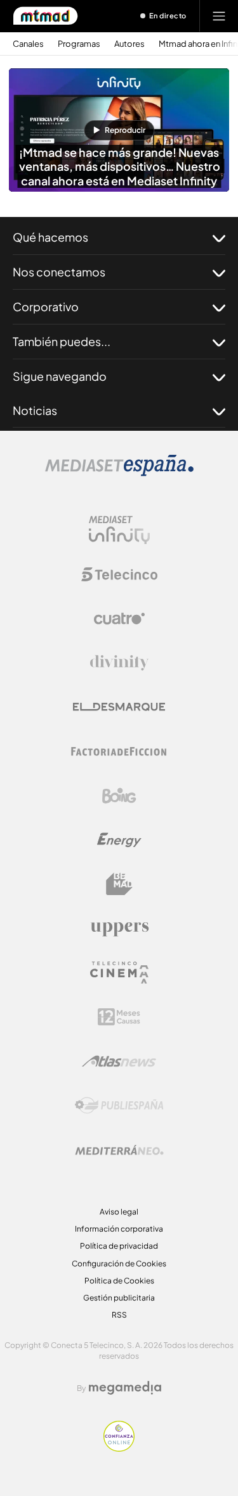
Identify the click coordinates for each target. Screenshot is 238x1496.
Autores (129, 44)
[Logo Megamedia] (125, 1388)
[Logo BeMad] (119, 884)
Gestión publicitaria (119, 1297)
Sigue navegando (60, 376)
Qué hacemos (50, 237)
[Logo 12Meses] (119, 1016)
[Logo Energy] (119, 840)
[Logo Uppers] (119, 928)
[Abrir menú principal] (219, 15)
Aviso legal (119, 1211)
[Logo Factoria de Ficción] (119, 751)
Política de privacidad (119, 1246)
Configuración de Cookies (119, 1263)
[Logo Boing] (119, 796)
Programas (79, 44)
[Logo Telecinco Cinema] (119, 972)
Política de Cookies (119, 1280)
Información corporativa (119, 1228)
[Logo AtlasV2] (119, 1061)
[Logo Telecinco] (119, 574)
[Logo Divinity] (119, 663)
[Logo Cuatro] (119, 618)
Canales (28, 44)
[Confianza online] (119, 1448)
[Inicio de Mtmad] (45, 16)
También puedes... (61, 341)
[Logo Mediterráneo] (119, 1150)
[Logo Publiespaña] (119, 1106)
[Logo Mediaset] (119, 472)
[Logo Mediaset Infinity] (119, 530)
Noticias (35, 410)
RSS (119, 1315)
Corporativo (46, 306)
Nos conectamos (59, 271)
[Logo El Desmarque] (119, 707)
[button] (119, 130)
